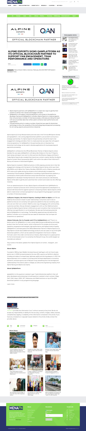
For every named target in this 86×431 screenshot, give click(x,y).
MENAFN (10, 70)
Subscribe (49, 419)
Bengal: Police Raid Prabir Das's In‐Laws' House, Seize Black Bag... (53, 350)
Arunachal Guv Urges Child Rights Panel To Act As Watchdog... (34, 394)
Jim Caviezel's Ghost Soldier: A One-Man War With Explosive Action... (17, 394)
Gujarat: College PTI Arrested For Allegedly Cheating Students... (35, 373)
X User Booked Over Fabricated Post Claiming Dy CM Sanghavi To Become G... (73, 69)
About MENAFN (31, 417)
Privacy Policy (30, 412)
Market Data (35, 5)
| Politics (42, 15)
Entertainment (63, 15)
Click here (18, 419)
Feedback (29, 421)
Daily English (49, 410)
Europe (18, 15)
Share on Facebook (27, 64)
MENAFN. (17, 428)
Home (9, 5)
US (11, 15)
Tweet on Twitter (36, 64)
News (14, 5)
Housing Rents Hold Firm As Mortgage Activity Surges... (72, 45)
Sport (73, 15)
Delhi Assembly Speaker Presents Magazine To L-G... (52, 372)
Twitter (70, 412)
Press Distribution (24, 5)
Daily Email (71, 415)
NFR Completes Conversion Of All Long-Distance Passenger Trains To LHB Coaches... (53, 394)
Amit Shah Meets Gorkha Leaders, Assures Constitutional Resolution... (17, 373)
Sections (59, 5)
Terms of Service (31, 410)
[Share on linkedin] (45, 64)
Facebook (71, 410)
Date (9, 63)
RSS (70, 419)
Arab (24, 15)
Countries (51, 5)
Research (43, 5)
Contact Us (29, 414)
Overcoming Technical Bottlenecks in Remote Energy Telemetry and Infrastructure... (69, 99)
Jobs (28, 419)
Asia (30, 15)
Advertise (29, 415)
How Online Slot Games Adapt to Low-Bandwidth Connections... (70, 95)
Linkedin (71, 417)
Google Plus (72, 414)
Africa (36, 15)
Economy (50, 15)
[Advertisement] (43, 10)
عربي (71, 1)
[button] (74, 1)
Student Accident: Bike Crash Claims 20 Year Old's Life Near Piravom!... (35, 350)
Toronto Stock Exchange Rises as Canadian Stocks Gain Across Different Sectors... (70, 103)
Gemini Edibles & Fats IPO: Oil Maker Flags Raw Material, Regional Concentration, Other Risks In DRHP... (17, 351)
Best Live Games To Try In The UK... (69, 92)
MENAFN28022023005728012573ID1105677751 (22, 297)
